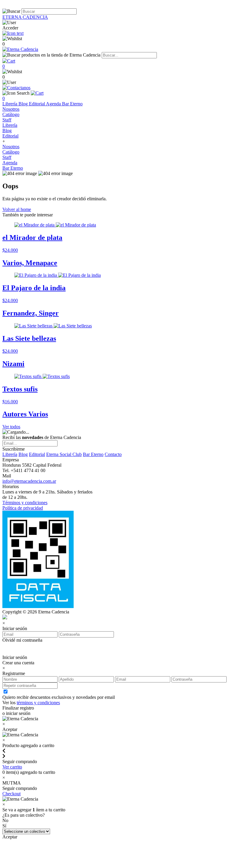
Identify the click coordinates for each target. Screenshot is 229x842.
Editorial (37, 103)
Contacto (113, 454)
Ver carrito (12, 766)
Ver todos (11, 426)
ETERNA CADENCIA (25, 17)
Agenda (54, 103)
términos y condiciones (38, 702)
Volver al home (16, 209)
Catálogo (10, 114)
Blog (23, 103)
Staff (6, 119)
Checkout (11, 793)
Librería (10, 103)
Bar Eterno (72, 103)
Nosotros (10, 109)
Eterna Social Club (64, 454)
